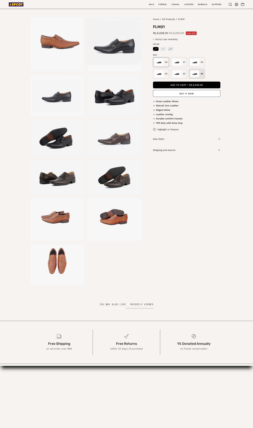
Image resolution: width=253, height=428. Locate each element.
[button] (230, 4)
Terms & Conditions (111, 405)
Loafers (74, 395)
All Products (168, 19)
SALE (73, 380)
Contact (104, 390)
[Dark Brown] (170, 49)
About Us (105, 380)
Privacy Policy (108, 400)
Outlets (104, 385)
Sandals (74, 400)
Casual (74, 390)
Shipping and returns (164, 150)
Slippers (75, 405)
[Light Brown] (163, 49)
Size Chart (158, 139)
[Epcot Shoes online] (16, 4)
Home (156, 19)
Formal (74, 385)
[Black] (156, 49)
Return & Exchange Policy (115, 395)
